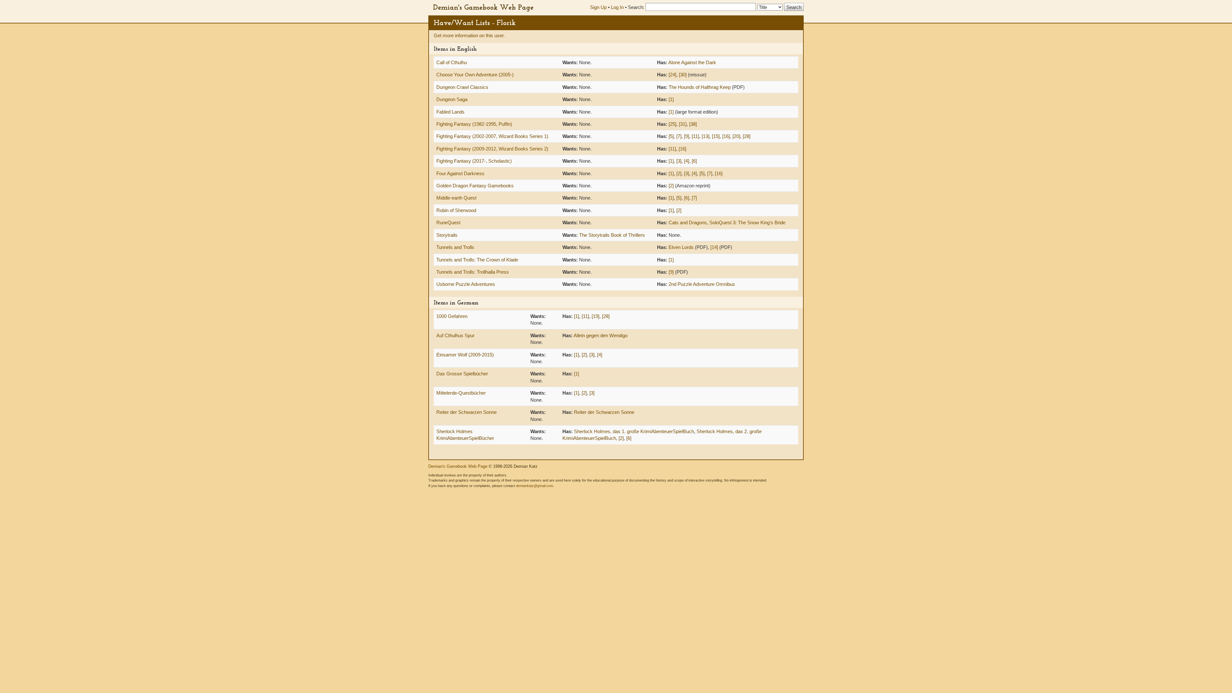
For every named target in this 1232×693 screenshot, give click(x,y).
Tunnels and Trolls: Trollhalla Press (472, 272)
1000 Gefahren (451, 316)
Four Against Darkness (460, 173)
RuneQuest (448, 222)
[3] (678, 161)
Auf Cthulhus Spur (455, 335)
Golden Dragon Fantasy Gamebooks (475, 185)
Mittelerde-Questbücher (461, 393)
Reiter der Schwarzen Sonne (466, 412)
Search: (636, 7)
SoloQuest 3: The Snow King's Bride (747, 222)
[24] (672, 74)
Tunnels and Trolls (455, 247)
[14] (714, 247)
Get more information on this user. (469, 35)
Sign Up (598, 7)
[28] (746, 136)
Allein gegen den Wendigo (601, 335)
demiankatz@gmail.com (534, 486)
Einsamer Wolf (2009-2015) (465, 354)
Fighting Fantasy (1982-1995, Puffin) (474, 124)
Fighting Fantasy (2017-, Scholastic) (474, 161)
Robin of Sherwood (456, 210)
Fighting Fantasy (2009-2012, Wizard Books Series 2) (492, 148)
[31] (683, 124)
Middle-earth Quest (456, 198)
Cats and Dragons (688, 222)
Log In (617, 7)
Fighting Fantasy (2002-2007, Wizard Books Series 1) (492, 136)
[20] (736, 136)
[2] (678, 173)
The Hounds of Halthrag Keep (700, 87)
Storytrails (447, 235)
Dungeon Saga (451, 99)
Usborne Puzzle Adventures (465, 284)
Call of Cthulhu (451, 62)
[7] (678, 136)
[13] (705, 136)
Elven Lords (681, 247)
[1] (671, 99)
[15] (716, 136)
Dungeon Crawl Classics (462, 87)
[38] (693, 124)
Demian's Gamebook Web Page (483, 7)
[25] (672, 124)
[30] (683, 74)
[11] (695, 136)
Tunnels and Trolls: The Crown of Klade (477, 259)
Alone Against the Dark (692, 62)
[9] (686, 136)
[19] (595, 316)
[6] (694, 161)
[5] (671, 136)
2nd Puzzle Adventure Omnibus (702, 284)
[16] (726, 136)
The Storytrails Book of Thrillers (612, 235)
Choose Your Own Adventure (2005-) (475, 74)
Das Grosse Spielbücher (462, 373)
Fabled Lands (450, 112)
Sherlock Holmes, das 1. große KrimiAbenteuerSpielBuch (634, 431)
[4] (686, 161)
